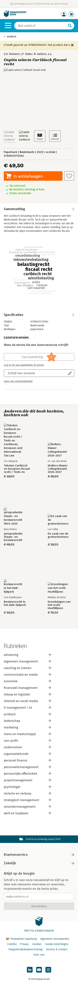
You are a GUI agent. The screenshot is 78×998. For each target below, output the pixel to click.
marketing (11, 727)
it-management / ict (18, 707)
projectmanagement (18, 780)
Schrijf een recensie (21, 373)
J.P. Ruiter (27, 54)
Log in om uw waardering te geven (24, 364)
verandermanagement (20, 806)
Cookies (37, 944)
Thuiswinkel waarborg (23, 938)
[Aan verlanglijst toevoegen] (69, 176)
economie (10, 681)
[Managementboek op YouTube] (39, 970)
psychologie (12, 787)
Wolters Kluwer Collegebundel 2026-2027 (58, 469)
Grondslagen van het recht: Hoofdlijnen (59, 605)
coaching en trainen (17, 668)
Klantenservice (16, 855)
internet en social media (21, 701)
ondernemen (13, 747)
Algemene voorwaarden (54, 938)
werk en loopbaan (16, 813)
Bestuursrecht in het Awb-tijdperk (15, 603)
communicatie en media (21, 674)
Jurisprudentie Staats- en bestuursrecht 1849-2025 (13, 537)
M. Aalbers (40, 54)
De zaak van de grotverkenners (58, 535)
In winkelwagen (28, 176)
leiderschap (12, 721)
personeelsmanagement (21, 767)
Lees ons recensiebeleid (18, 381)
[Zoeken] (70, 25)
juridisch (10, 714)
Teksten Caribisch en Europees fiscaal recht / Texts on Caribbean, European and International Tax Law (17, 469)
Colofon (12, 944)
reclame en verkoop (17, 793)
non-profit (11, 740)
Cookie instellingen (56, 944)
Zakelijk (10, 863)
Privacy (24, 944)
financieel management (20, 688)
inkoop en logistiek (17, 694)
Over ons (39, 954)
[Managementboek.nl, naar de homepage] (15, 16)
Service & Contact (56, 949)
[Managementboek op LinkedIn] (30, 970)
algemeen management (21, 661)
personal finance (15, 760)
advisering (11, 655)
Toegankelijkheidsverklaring (25, 949)
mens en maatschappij (20, 734)
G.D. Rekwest (12, 54)
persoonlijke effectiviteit (20, 773)
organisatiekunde (16, 754)
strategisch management (21, 800)
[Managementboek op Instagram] (48, 970)
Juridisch (11, 36)
